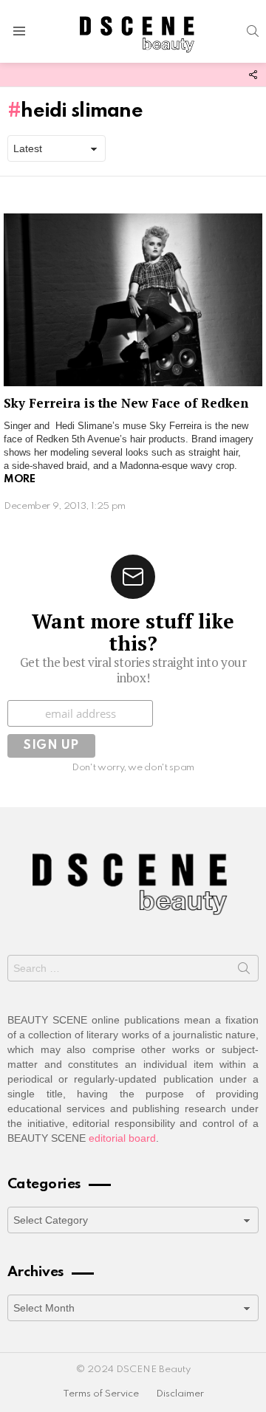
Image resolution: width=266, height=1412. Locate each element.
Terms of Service (101, 1394)
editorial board (122, 1138)
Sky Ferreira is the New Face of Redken (126, 402)
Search (244, 971)
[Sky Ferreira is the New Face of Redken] (133, 299)
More (19, 479)
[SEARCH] (253, 31)
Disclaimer (180, 1394)
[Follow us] (253, 74)
